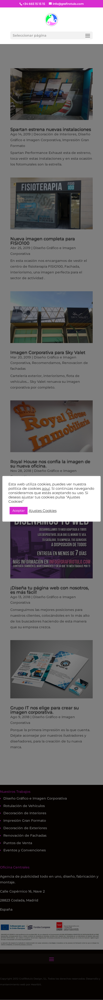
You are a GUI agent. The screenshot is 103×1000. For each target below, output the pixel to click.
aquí (46, 488)
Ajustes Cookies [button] (43, 511)
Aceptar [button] (18, 510)
